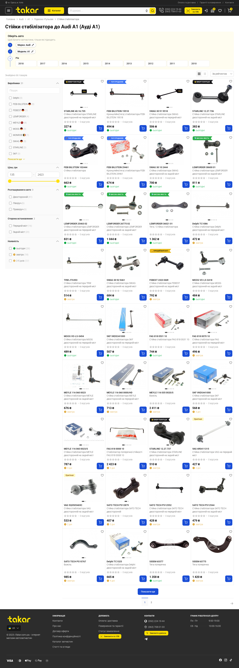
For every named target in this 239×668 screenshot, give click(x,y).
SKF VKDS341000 (116, 336)
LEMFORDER (21, 116)
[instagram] (225, 660)
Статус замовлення (109, 631)
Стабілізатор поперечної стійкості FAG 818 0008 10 (124, 454)
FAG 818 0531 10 (158, 336)
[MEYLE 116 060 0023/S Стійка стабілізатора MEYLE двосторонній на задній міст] (84, 431)
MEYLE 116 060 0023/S (76, 448)
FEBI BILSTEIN (23, 104)
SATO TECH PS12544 (203, 505)
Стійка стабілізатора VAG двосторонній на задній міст (79, 510)
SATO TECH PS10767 (75, 561)
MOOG (19, 129)
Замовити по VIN (111, 636)
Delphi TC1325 (114, 561)
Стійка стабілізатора (75, 170)
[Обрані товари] (220, 10)
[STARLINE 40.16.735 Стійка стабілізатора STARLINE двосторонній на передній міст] (84, 94)
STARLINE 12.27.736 (203, 111)
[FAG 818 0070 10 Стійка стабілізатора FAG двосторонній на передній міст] (212, 319)
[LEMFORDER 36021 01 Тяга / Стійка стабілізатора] (169, 206)
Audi (21, 19)
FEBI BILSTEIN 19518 (118, 111)
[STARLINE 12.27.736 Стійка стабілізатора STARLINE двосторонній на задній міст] (212, 94)
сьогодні (23, 248)
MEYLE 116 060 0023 (75, 392)
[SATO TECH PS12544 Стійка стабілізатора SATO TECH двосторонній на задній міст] (212, 488)
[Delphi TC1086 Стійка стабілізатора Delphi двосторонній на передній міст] (212, 206)
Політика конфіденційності (67, 636)
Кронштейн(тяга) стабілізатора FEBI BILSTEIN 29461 (126, 172)
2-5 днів (22, 260)
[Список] (204, 73)
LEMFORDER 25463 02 (75, 223)
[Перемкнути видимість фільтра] (57, 83)
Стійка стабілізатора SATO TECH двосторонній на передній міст (166, 510)
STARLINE (19, 147)
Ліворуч (19, 203)
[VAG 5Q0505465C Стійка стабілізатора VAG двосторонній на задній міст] (84, 488)
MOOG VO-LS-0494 (74, 336)
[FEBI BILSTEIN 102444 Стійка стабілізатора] (84, 150)
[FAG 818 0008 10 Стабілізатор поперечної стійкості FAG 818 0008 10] (127, 431)
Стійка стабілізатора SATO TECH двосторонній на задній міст (209, 510)
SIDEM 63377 (156, 561)
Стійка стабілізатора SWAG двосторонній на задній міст (164, 172)
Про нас (57, 626)
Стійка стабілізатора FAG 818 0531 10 (169, 339)
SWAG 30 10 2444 (158, 167)
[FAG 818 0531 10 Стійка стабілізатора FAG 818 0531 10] (169, 319)
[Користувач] (206, 10)
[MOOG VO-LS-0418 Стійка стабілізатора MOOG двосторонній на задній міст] (212, 263)
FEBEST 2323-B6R (158, 280)
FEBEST (20, 110)
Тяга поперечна (157, 564)
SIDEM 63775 (199, 561)
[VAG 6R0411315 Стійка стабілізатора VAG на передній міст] (212, 431)
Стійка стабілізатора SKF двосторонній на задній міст (207, 397)
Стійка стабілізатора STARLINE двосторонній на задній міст (208, 116)
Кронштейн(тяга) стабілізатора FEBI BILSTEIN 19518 (126, 116)
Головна (10, 19)
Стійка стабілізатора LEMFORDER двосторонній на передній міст (81, 228)
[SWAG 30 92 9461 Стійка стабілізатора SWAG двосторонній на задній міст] (127, 263)
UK (13, 628)
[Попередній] (67, 94)
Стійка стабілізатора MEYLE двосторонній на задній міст (79, 397)
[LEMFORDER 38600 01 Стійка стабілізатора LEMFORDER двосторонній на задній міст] (212, 150)
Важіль (153, 395)
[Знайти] (152, 11)
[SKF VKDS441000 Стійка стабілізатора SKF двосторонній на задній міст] (212, 375)
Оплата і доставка (108, 620)
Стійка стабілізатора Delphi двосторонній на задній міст (121, 566)
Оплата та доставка (187, 2)
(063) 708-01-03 (156, 627)
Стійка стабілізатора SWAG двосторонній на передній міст (165, 116)
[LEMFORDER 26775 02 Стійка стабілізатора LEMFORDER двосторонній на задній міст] (127, 206)
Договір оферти (61, 631)
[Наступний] (100, 94)
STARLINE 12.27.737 (160, 448)
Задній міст (21, 232)
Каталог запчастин (63, 641)
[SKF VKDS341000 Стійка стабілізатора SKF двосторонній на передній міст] (127, 319)
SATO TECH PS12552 (160, 505)
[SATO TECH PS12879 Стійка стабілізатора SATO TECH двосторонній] (127, 488)
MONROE (21, 135)
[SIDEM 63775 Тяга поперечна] (212, 544)
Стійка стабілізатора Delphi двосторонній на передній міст (208, 228)
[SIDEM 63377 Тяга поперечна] (169, 544)
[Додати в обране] (102, 81)
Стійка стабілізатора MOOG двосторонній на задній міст (207, 285)
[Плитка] (199, 73)
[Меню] (8, 10)
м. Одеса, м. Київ (15, 2)
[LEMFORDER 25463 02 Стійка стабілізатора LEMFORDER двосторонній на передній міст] (84, 206)
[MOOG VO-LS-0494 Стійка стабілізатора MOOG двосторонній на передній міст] (84, 319)
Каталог (56, 10)
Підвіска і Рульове (43, 19)
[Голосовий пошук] (146, 10)
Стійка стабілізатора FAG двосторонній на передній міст (208, 341)
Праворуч (20, 209)
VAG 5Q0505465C (73, 505)
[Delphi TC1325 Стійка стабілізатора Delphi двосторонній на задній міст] (127, 544)
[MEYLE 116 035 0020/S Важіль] (169, 375)
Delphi (17, 98)
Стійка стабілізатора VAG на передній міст (212, 454)
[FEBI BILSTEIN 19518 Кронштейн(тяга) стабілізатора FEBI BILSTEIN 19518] (127, 94)
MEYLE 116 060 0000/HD (119, 392)
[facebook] (220, 660)
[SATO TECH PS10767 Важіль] (84, 544)
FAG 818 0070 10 (201, 336)
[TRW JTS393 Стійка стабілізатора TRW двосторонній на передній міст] (84, 263)
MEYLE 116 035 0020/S (161, 392)
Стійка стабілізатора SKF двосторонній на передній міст (123, 341)
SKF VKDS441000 (201, 392)
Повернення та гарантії (111, 626)
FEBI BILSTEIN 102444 (75, 167)
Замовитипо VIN (195, 10)
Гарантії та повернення (210, 2)
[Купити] (100, 128)
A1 (28, 19)
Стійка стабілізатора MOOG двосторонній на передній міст (80, 341)
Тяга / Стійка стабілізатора (163, 226)
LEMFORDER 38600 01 (204, 167)
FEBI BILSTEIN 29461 (118, 167)
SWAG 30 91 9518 (158, 111)
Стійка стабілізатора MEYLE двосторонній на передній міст (123, 397)
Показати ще (148, 591)
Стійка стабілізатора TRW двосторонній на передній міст (80, 285)
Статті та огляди (61, 647)
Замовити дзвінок (158, 633)
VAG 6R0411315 (200, 448)
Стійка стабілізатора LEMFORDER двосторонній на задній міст (210, 172)
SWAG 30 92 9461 (116, 280)
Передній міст (22, 225)
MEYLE (20, 122)
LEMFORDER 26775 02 (118, 223)
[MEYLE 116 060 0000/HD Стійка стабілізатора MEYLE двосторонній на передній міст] (127, 375)
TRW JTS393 (70, 280)
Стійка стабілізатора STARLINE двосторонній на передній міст (80, 116)
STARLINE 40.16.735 (74, 111)
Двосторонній (22, 197)
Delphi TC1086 (200, 223)
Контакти (229, 2)
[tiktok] (230, 660)
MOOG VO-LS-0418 (202, 280)
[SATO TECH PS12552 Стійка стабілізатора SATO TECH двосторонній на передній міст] (169, 488)
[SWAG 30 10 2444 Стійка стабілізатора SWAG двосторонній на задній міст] (169, 150)
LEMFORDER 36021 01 (161, 223)
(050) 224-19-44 (156, 621)
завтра (22, 254)
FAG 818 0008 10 (115, 448)
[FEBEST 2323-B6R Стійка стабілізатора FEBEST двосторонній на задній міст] (169, 263)
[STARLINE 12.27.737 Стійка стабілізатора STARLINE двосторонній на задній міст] (169, 431)
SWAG (19, 141)
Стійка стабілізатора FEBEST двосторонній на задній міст (164, 285)
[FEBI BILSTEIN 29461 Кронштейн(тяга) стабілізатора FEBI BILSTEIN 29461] (127, 150)
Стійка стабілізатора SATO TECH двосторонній (124, 510)
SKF (16, 153)
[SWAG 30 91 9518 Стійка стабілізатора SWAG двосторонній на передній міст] (169, 94)
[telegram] (146, 639)
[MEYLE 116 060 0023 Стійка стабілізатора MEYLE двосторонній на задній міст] (84, 375)
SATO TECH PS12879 (118, 505)
